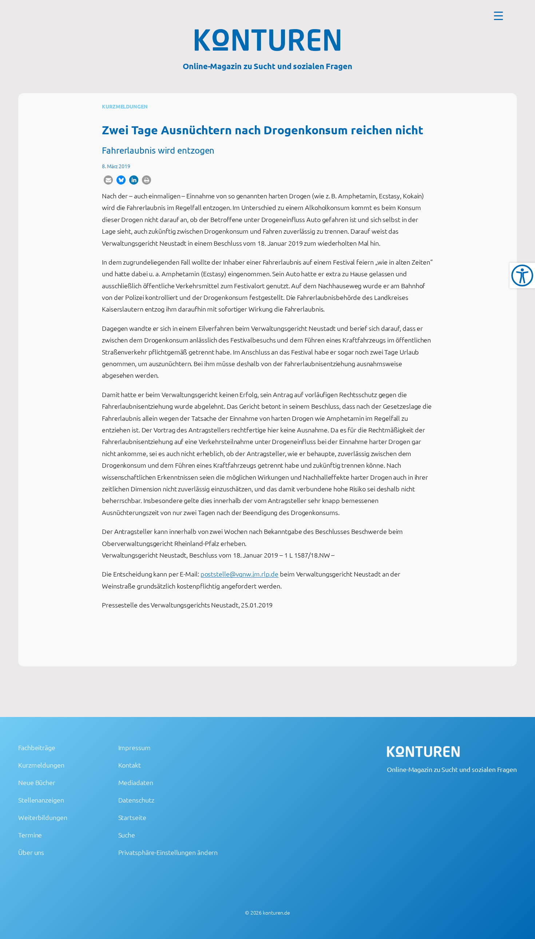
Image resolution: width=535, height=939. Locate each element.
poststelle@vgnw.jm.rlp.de (240, 574)
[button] (108, 180)
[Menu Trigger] (498, 15)
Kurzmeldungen (125, 106)
